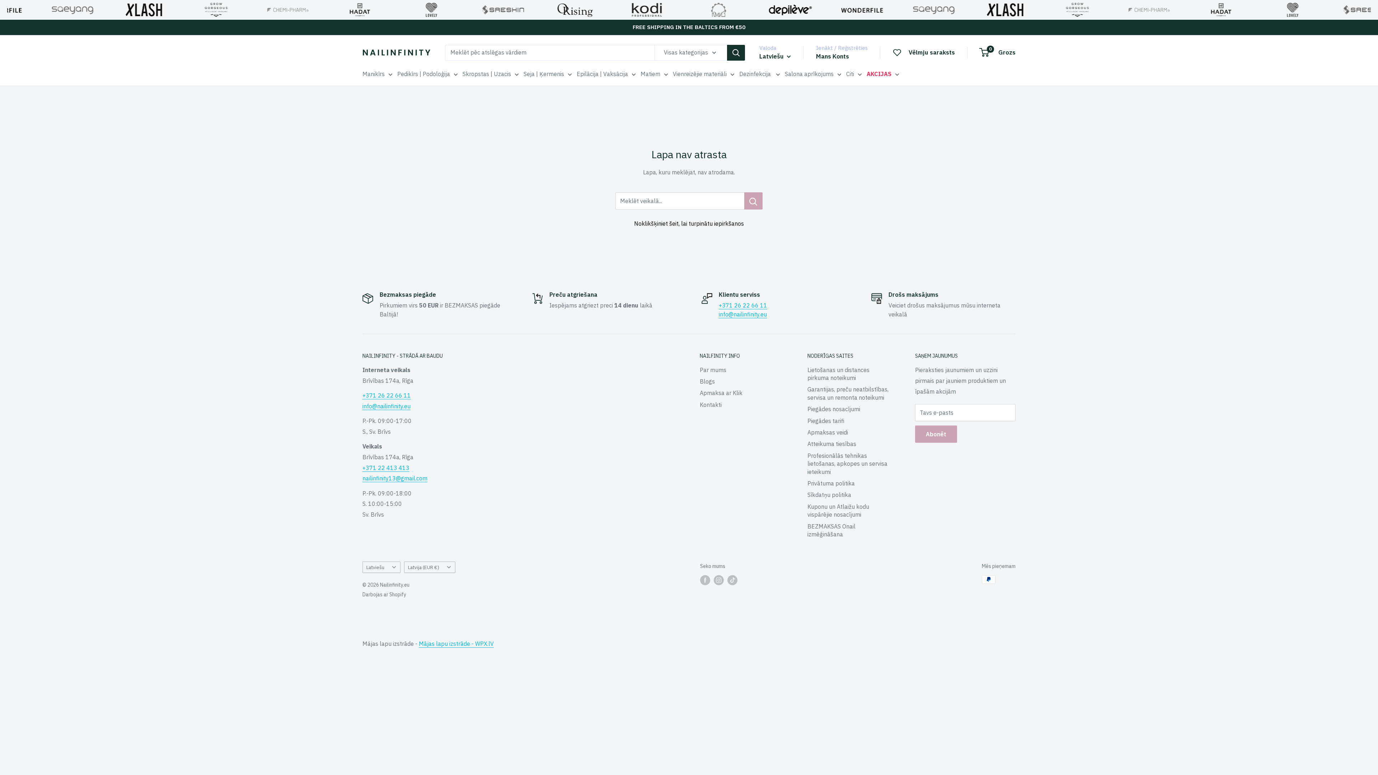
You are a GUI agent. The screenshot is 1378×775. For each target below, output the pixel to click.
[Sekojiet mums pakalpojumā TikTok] (732, 580)
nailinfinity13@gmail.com (394, 478)
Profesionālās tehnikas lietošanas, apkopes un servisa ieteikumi (847, 463)
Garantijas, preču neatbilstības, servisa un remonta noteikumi (848, 393)
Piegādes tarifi (825, 420)
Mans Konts (832, 56)
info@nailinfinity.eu (743, 314)
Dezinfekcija (755, 74)
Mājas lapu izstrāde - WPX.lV (456, 643)
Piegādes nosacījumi (833, 409)
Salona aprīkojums (809, 74)
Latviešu (375, 567)
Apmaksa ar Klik (721, 392)
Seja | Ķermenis (544, 74)
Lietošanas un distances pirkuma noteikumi (838, 373)
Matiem (650, 74)
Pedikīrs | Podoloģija (423, 74)
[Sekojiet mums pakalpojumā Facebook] (705, 580)
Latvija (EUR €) (423, 567)
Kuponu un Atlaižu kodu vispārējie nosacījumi (838, 510)
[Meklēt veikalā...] (753, 201)
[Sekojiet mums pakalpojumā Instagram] (719, 580)
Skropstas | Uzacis (487, 74)
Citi (850, 74)
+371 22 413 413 (385, 467)
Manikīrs (373, 74)
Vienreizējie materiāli (700, 74)
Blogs (707, 381)
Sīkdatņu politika (829, 494)
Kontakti (711, 404)
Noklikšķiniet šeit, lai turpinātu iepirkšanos (689, 223)
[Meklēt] (736, 53)
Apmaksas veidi (827, 432)
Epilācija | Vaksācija (602, 74)
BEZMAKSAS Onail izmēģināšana (831, 530)
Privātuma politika (831, 483)
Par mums (713, 370)
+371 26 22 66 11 (743, 305)
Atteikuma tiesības (831, 443)
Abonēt (936, 434)
